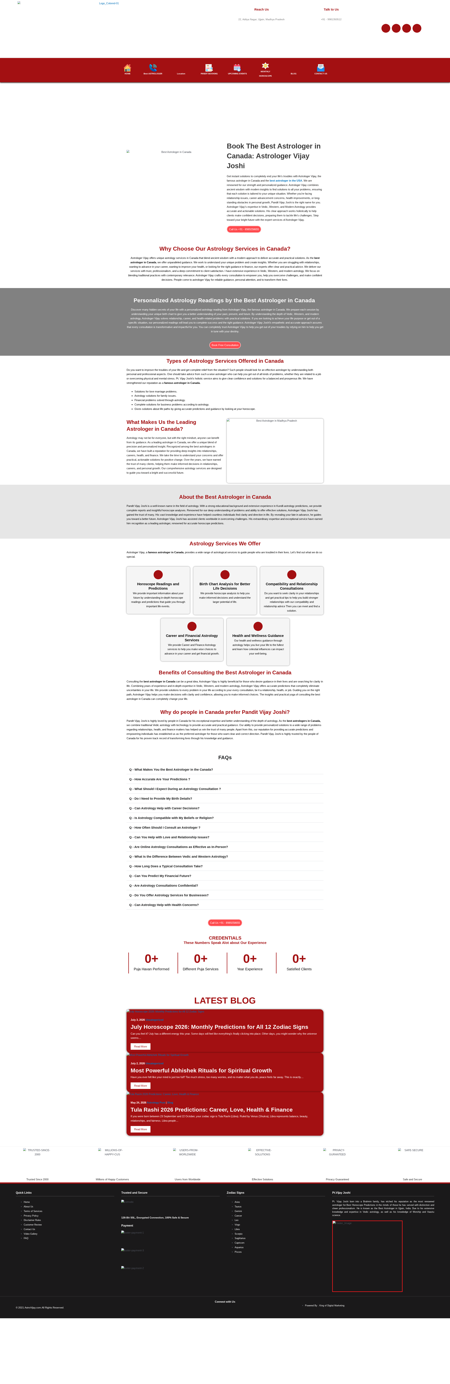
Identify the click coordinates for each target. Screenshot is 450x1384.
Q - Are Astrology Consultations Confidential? (163, 885)
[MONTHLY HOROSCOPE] (265, 65)
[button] (225, 769)
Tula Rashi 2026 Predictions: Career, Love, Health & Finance (212, 1109)
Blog (170, 1102)
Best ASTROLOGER (153, 74)
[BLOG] (293, 68)
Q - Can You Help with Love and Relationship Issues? (169, 837)
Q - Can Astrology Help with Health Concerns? (164, 905)
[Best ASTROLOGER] (153, 68)
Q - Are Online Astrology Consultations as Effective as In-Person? (178, 847)
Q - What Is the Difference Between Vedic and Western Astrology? (178, 856)
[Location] (181, 68)
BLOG (294, 74)
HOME (127, 74)
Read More (140, 1046)
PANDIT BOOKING (209, 74)
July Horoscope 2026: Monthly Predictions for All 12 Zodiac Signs (219, 1027)
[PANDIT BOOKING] (209, 68)
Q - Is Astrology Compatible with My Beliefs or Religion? (171, 818)
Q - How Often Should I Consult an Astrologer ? (164, 827)
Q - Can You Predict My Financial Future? (160, 876)
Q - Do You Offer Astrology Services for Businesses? (169, 895)
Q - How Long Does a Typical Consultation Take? (166, 866)
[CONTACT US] (320, 68)
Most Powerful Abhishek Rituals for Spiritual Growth (201, 1070)
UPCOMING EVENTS (237, 74)
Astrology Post (156, 1102)
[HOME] (127, 68)
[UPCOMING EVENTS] (237, 68)
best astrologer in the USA (286, 180)
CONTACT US (320, 74)
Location (181, 74)
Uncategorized (154, 1019)
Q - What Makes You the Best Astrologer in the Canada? (171, 769)
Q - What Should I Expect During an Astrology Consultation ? (175, 789)
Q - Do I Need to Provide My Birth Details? (160, 798)
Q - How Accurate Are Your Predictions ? (159, 779)
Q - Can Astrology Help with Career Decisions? (164, 808)
